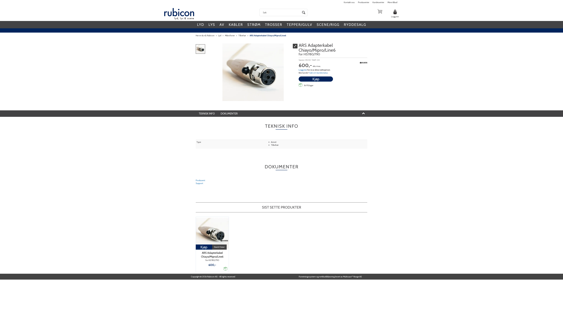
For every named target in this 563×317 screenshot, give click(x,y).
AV (221, 24)
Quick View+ (219, 247)
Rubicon (210, 35)
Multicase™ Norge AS (352, 276)
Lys (211, 24)
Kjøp (315, 79)
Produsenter (363, 2)
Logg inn (395, 16)
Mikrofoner (230, 35)
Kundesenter (378, 2)
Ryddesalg (355, 24)
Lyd (200, 24)
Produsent (200, 180)
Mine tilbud (392, 2)
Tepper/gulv (299, 24)
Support (199, 183)
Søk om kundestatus (318, 72)
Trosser (273, 24)
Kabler (236, 24)
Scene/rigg (328, 24)
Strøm (254, 24)
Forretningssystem (307, 276)
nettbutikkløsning (327, 276)
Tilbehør (242, 35)
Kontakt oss (349, 2)
